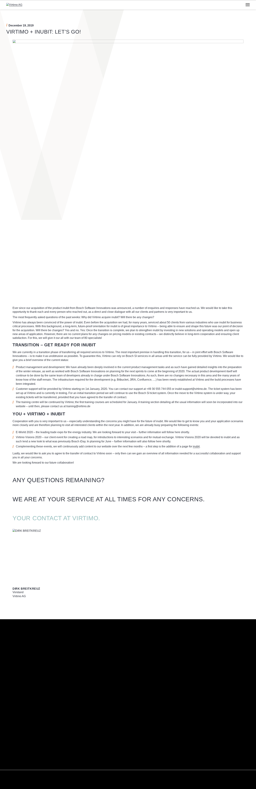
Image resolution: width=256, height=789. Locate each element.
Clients (135, 735)
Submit (80, 686)
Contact (10, 756)
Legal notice (138, 756)
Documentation (14, 769)
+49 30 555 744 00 (25, 722)
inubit (196, 446)
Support (10, 763)
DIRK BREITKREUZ (26, 588)
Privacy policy (138, 763)
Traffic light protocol (142, 769)
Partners (136, 741)
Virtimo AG (137, 710)
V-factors (136, 717)
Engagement (138, 723)
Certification (138, 729)
